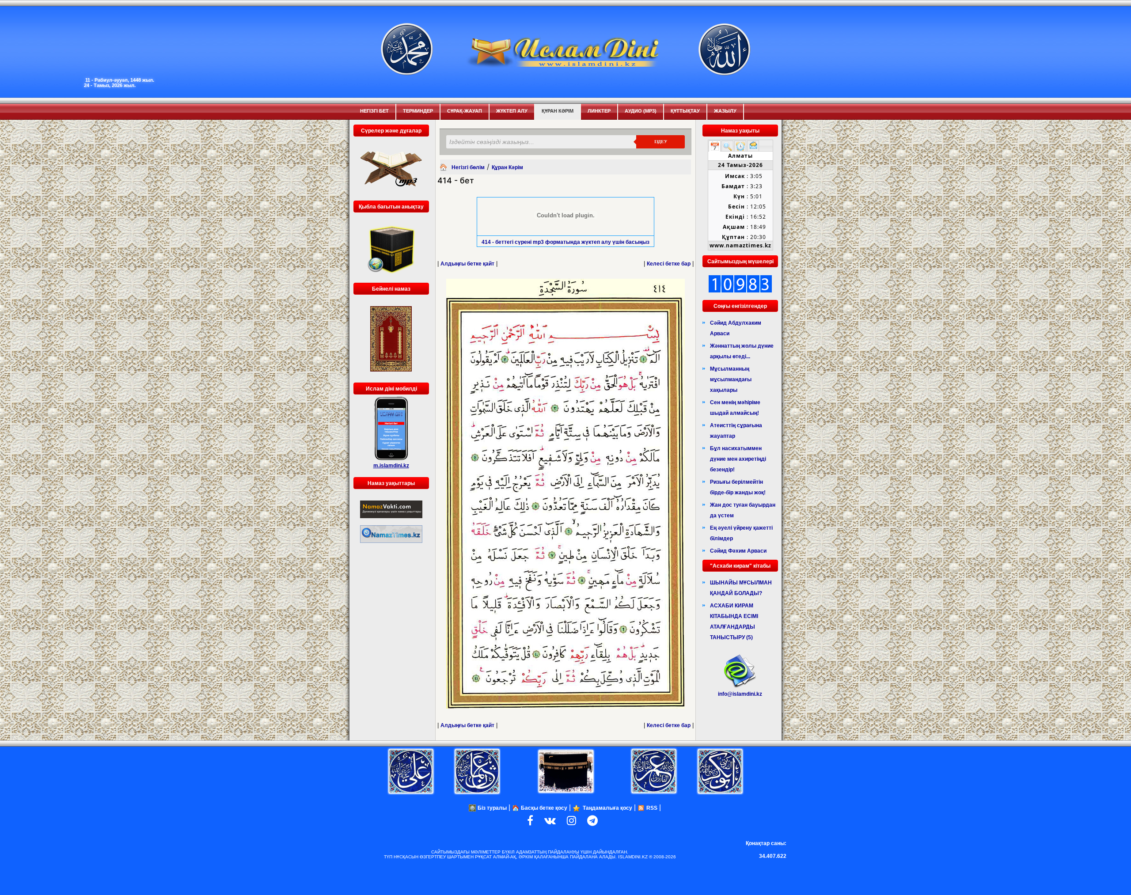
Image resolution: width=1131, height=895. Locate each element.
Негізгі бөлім (468, 167)
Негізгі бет (374, 111)
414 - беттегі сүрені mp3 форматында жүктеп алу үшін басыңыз (565, 242)
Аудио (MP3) (641, 111)
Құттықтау (685, 111)
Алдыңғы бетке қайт (467, 264)
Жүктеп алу (512, 111)
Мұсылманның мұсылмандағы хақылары (730, 379)
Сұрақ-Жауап (464, 111)
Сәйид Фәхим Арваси (738, 551)
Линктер (599, 111)
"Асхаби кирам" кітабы (740, 566)
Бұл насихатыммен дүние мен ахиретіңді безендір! (738, 459)
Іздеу (660, 141)
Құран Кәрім (557, 111)
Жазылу (725, 111)
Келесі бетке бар (669, 264)
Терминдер (418, 111)
